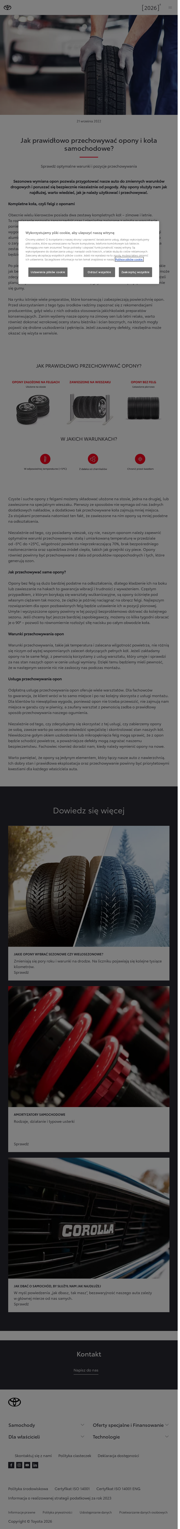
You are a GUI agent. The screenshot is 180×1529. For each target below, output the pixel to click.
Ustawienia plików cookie (48, 272)
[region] (89, 252)
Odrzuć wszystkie (99, 272)
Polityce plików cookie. (129, 259)
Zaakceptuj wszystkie (135, 272)
